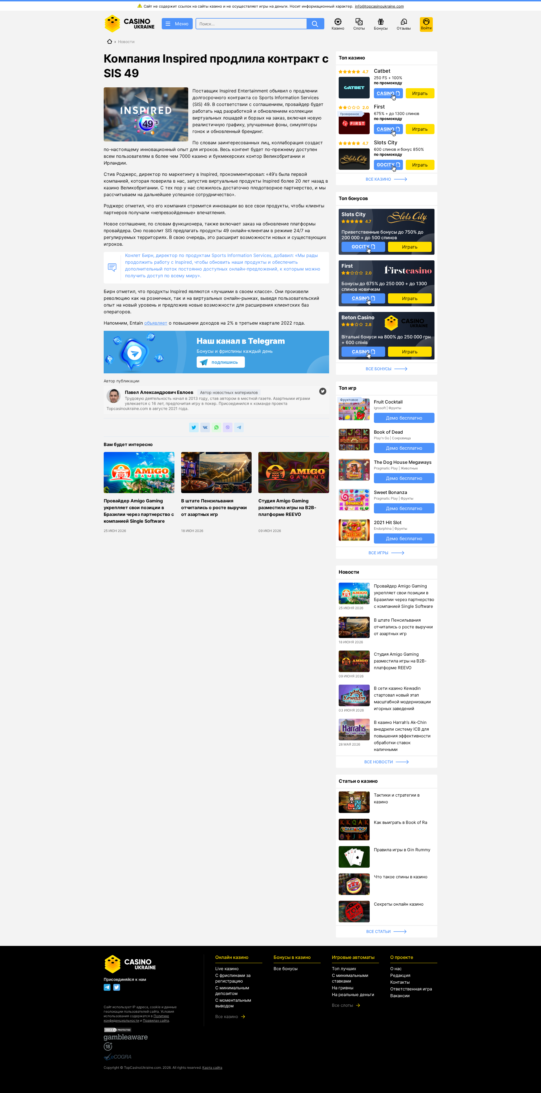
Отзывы (404, 28)
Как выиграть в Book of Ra (400, 822)
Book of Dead (388, 432)
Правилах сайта (156, 1020)
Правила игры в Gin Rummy (402, 849)
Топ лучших (344, 968)
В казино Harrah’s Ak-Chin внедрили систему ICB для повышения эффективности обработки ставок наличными (402, 736)
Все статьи (378, 931)
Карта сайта (212, 1067)
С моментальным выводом (233, 1002)
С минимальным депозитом (232, 990)
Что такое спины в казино (400, 876)
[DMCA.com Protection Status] (148, 1030)
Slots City (385, 142)
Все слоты (342, 1005)
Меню (182, 23)
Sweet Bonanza (390, 492)
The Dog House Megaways (403, 462)
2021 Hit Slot (388, 522)
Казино (338, 28)
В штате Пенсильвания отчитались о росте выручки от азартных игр (214, 507)
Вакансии (400, 995)
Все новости (378, 761)
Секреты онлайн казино (399, 904)
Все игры (378, 552)
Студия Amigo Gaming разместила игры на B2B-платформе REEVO (287, 507)
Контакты (400, 982)
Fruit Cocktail (388, 402)
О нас (396, 968)
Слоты (359, 28)
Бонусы (381, 28)
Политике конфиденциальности (136, 1018)
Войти (426, 28)
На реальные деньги (353, 994)
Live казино (227, 968)
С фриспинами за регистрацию (232, 978)
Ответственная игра (411, 989)
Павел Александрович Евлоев (159, 392)
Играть (420, 93)
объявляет (155, 323)
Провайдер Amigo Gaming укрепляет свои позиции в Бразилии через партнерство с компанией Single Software (139, 511)
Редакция (400, 975)
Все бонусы (378, 368)
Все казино (378, 179)
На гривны (342, 987)
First (379, 107)
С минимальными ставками (350, 978)
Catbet (382, 71)
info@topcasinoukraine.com (379, 6)
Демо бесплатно (404, 418)
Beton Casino (358, 317)
